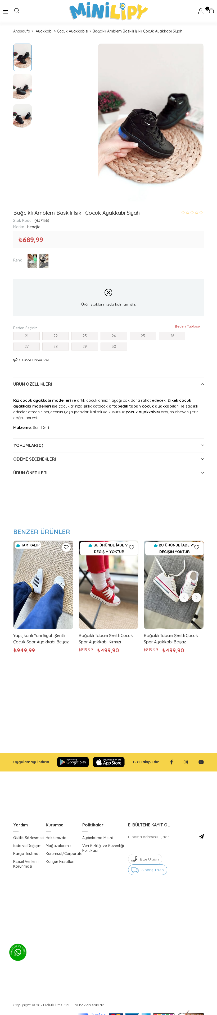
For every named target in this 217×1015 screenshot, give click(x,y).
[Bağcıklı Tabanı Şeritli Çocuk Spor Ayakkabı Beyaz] (174, 585)
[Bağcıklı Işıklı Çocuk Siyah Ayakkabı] (43, 261)
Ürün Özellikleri (32, 384)
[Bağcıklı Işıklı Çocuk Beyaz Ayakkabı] (32, 261)
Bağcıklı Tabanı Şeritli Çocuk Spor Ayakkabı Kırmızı (106, 638)
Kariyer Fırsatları (60, 861)
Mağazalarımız (58, 845)
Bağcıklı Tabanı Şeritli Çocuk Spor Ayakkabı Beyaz (171, 638)
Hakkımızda (56, 837)
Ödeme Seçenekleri (34, 459)
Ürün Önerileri (30, 472)
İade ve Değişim (27, 845)
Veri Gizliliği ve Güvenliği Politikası (103, 848)
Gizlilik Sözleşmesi (28, 837)
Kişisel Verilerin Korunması (26, 864)
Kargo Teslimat (26, 853)
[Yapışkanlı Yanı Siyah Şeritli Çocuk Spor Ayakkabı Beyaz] (43, 585)
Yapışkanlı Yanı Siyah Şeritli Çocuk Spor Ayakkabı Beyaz (41, 638)
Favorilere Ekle (66, 547)
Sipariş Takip (153, 869)
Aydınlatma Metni (97, 837)
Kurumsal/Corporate (64, 853)
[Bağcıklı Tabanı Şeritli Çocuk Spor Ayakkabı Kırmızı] (108, 585)
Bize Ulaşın (149, 859)
